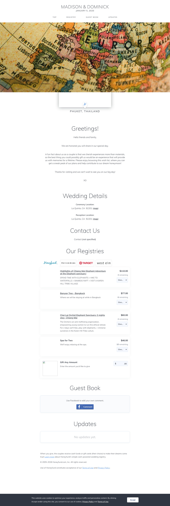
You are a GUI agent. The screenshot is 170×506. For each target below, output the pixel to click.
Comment (87, 407)
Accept (132, 500)
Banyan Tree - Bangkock (72, 293)
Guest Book (92, 17)
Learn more (49, 457)
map (95, 208)
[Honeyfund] (51, 263)
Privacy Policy (104, 468)
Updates (112, 17)
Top (55, 17)
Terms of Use (88, 468)
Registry (71, 17)
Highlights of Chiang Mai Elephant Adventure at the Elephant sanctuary (83, 272)
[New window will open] (68, 263)
